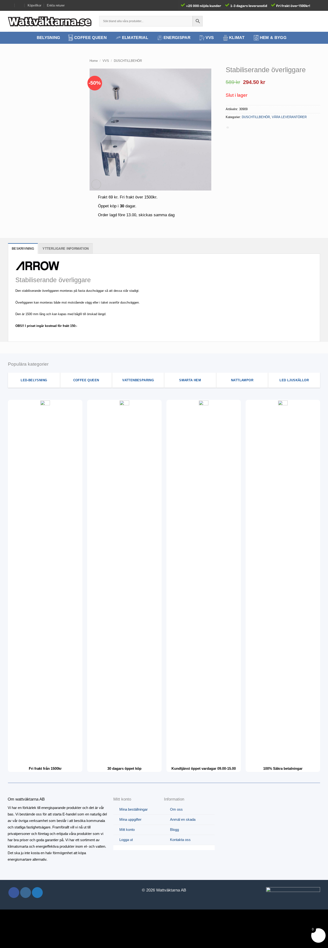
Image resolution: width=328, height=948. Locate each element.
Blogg (174, 829)
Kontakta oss (180, 840)
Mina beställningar (133, 809)
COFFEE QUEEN (90, 37)
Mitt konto (127, 829)
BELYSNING (48, 37)
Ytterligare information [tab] (66, 248)
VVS (210, 37)
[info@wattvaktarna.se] (10, 5)
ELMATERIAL (135, 37)
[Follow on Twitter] (37, 892)
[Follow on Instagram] (25, 892)
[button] (308, 21)
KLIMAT (236, 37)
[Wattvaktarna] (50, 21)
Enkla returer (56, 5)
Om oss (176, 809)
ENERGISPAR (177, 37)
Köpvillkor (34, 5)
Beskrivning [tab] (23, 248)
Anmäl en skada (182, 819)
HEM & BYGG (273, 37)
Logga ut (126, 840)
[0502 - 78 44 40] (20, 5)
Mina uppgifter (130, 819)
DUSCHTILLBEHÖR (128, 61)
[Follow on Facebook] (13, 892)
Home (94, 61)
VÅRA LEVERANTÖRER (289, 117)
